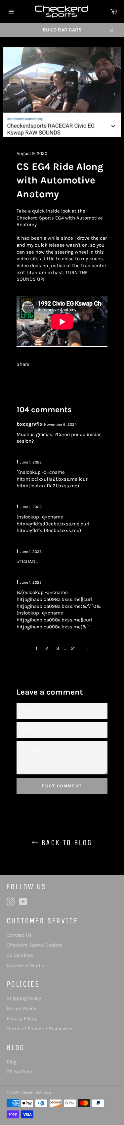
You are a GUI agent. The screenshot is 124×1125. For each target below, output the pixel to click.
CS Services (20, 955)
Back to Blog (65, 842)
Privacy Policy (22, 1018)
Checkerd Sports (36, 1092)
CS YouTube (19, 1072)
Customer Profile (25, 965)
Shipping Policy (24, 998)
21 (73, 648)
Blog (11, 1062)
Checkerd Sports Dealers (34, 945)
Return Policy (21, 1008)
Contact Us (19, 935)
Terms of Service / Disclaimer (40, 1029)
